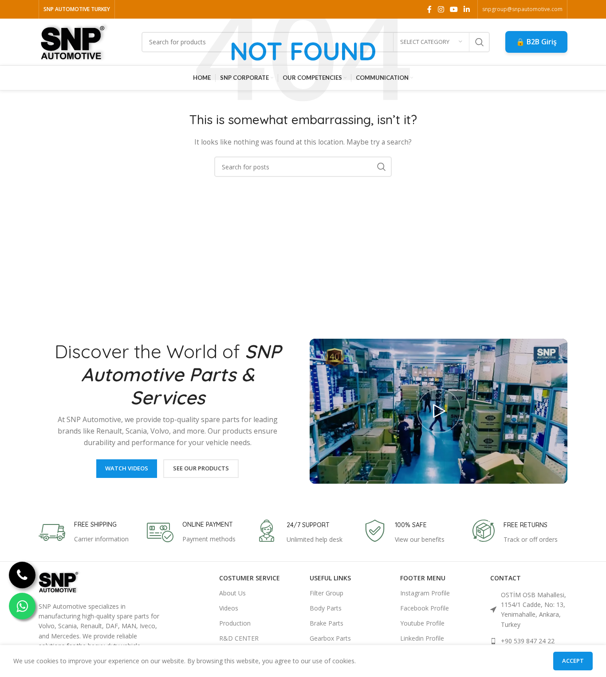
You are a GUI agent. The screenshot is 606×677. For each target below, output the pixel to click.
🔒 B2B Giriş (536, 42)
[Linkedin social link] (467, 9)
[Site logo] (74, 41)
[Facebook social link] (430, 9)
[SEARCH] (479, 42)
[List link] (528, 610)
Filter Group (326, 593)
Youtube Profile (422, 623)
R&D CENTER (239, 638)
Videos (228, 608)
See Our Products (201, 468)
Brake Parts (326, 623)
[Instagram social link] (441, 9)
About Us (232, 593)
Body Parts (326, 608)
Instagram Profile (425, 593)
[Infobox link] (84, 532)
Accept (573, 661)
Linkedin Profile (422, 638)
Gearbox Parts (330, 638)
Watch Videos (126, 468)
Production (235, 623)
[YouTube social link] (453, 9)
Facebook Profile (424, 608)
